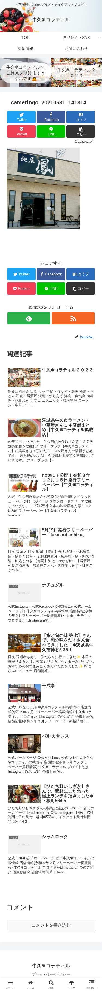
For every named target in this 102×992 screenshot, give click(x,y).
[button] (91, 650)
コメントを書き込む (51, 925)
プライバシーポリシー (51, 974)
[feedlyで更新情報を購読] (28, 318)
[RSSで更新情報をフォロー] (73, 318)
